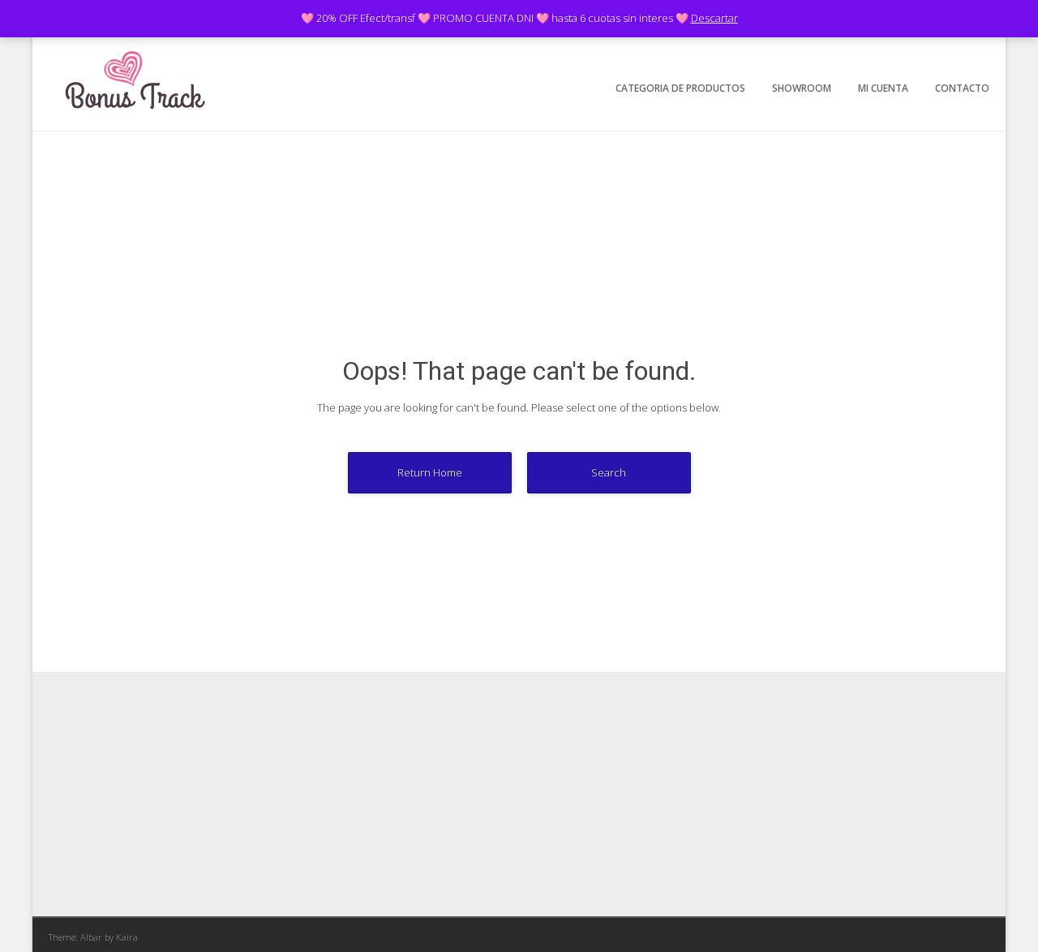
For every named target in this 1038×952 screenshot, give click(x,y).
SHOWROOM (801, 88)
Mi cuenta (883, 88)
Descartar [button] (714, 18)
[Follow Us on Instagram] (951, 54)
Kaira (127, 937)
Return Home (429, 472)
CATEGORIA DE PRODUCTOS (680, 88)
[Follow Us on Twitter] (926, 54)
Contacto (962, 88)
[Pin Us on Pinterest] (976, 54)
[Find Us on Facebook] (901, 54)
